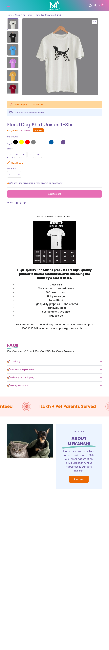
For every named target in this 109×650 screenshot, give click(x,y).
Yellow (21, 142)
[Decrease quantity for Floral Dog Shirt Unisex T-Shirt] (9, 174)
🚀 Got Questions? (17, 385)
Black (15, 142)
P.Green (45, 142)
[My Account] (95, 5)
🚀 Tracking (13, 361)
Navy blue (57, 142)
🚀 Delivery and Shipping (20, 377)
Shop (17, 15)
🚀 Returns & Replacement (21, 369)
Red (27, 142)
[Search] (90, 5)
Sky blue (51, 142)
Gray (33, 142)
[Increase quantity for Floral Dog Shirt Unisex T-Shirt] (19, 174)
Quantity (11, 168)
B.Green (39, 142)
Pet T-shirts (28, 15)
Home (9, 15)
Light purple (63, 142)
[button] (79, 479)
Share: (10, 203)
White (9, 142)
